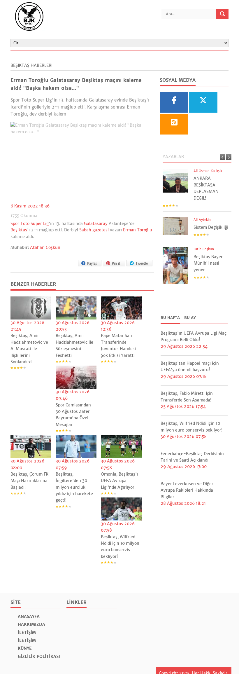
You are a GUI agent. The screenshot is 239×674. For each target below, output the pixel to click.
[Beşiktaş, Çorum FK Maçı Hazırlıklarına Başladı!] (30, 446)
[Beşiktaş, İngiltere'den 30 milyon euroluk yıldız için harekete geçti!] (76, 446)
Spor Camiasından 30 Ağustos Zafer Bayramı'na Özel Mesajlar (73, 414)
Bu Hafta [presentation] (170, 317)
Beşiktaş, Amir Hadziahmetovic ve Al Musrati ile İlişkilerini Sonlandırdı (29, 348)
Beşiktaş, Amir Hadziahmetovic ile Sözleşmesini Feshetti (74, 345)
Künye (24, 648)
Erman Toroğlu (137, 230)
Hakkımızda (30, 624)
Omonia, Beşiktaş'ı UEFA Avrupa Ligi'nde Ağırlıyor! (119, 481)
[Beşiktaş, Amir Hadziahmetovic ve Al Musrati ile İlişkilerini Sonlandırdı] (30, 307)
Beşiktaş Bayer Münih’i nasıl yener (208, 263)
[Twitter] (203, 102)
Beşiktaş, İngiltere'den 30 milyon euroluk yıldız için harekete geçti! (74, 487)
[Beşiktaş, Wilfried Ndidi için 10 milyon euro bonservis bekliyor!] (121, 509)
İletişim (26, 632)
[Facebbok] (174, 102)
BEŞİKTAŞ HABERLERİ (31, 65)
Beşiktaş (18, 230)
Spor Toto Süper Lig (29, 223)
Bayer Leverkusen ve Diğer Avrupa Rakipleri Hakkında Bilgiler (187, 490)
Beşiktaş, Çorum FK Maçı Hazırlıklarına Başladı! (29, 481)
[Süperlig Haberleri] (29, 29)
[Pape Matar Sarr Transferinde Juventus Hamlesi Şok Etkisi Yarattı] (121, 307)
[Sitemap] (174, 124)
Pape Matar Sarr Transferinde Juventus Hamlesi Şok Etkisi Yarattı (118, 345)
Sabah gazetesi (94, 230)
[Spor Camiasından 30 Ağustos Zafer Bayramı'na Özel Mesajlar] (76, 377)
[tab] (170, 318)
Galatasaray (96, 223)
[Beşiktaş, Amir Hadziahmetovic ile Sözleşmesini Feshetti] (76, 307)
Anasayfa (28, 616)
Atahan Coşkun (45, 247)
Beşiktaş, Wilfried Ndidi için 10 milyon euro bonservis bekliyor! (120, 546)
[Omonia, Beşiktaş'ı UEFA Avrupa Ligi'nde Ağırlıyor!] (121, 446)
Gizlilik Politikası (38, 656)
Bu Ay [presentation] (190, 317)
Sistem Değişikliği (211, 227)
